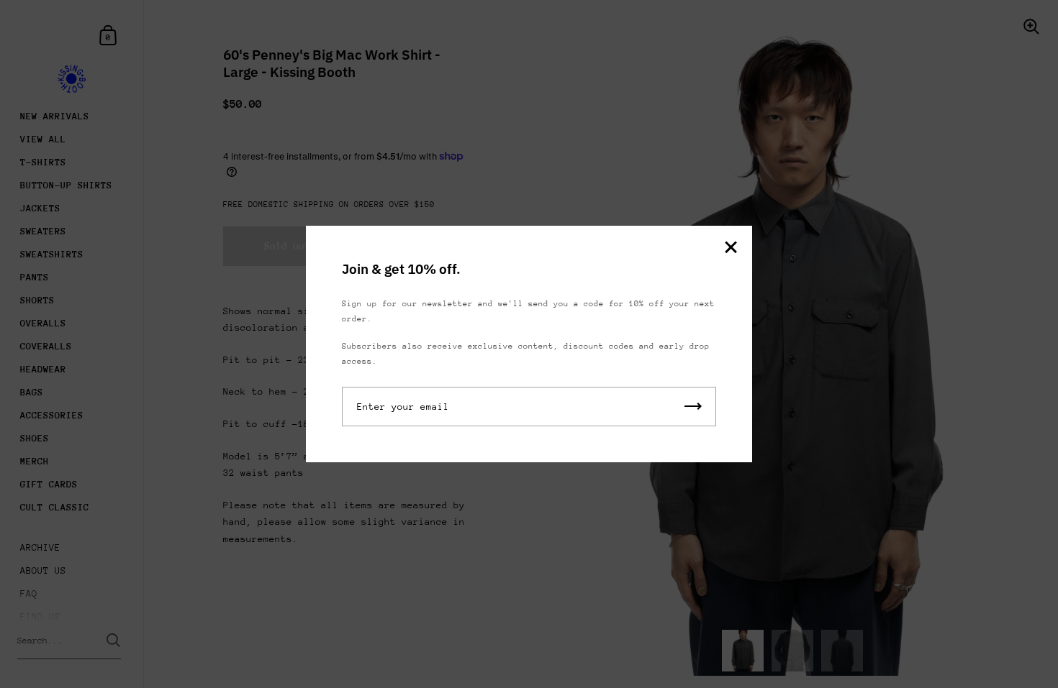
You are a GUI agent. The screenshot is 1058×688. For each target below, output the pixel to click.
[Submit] (693, 406)
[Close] (730, 248)
